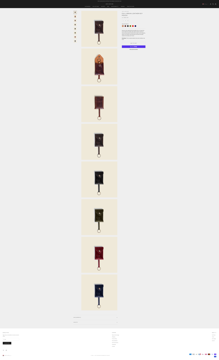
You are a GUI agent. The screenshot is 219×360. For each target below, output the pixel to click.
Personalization (114, 340)
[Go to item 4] (75, 24)
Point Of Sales (130, 6)
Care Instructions (115, 342)
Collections (96, 6)
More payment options (134, 49)
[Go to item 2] (75, 16)
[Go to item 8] (75, 41)
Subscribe (7, 343)
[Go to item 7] (75, 37)
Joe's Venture (125, 11)
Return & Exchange (115, 334)
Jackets (103, 6)
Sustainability (115, 6)
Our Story (213, 334)
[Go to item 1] (75, 12)
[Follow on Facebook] (3, 350)
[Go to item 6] (75, 33)
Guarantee (114, 344)
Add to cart (133, 43)
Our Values (214, 338)
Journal (123, 6)
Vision (213, 336)
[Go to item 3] (75, 20)
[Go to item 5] (75, 28)
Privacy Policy (114, 338)
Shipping (113, 336)
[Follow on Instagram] (6, 350)
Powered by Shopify (105, 355)
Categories (87, 6)
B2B (108, 6)
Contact (113, 346)
